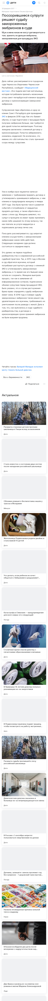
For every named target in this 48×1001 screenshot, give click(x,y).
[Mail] (8, 3)
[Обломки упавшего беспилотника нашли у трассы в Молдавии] (24, 493)
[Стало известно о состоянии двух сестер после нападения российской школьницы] (24, 456)
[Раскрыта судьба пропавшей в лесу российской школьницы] (24, 753)
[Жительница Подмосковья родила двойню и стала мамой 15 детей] (24, 530)
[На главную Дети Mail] (12, 3)
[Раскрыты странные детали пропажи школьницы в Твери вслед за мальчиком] (24, 419)
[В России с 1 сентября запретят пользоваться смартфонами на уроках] (24, 827)
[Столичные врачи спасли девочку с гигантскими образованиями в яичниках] (24, 641)
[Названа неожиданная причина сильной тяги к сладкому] (24, 901)
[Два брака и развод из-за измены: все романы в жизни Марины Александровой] (24, 976)
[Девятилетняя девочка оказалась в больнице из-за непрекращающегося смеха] (24, 790)
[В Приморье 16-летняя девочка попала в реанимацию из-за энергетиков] (24, 679)
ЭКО (4, 116)
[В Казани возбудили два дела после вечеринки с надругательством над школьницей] (24, 939)
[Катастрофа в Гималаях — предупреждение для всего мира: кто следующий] (24, 604)
